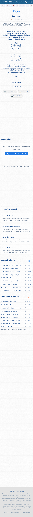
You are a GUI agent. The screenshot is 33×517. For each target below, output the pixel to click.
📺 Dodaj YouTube (16, 96)
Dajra (16, 11)
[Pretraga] (17, 2)
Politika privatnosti (7, 512)
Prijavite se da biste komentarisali (16, 154)
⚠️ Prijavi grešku (24, 91)
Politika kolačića (17, 512)
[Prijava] (22, 2)
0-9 (3, 5)
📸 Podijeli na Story (9, 91)
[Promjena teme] (26, 2)
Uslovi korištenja (26, 512)
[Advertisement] (16, 117)
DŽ (27, 5)
